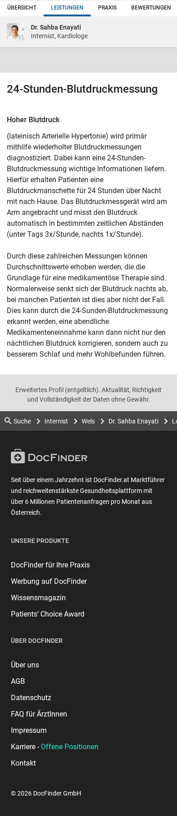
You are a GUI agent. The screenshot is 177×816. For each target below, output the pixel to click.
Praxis (107, 8)
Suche (22, 421)
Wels (88, 421)
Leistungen (67, 8)
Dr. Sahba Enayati (133, 421)
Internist (56, 421)
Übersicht (21, 8)
